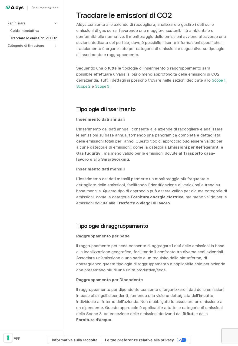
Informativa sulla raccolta (74, 340)
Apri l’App (13, 338)
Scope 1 (218, 80)
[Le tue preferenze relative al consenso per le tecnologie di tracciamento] (8, 337)
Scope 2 (83, 86)
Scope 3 (102, 86)
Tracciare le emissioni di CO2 (33, 38)
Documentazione (45, 8)
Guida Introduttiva (24, 31)
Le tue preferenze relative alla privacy (139, 340)
